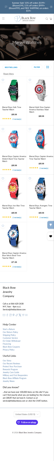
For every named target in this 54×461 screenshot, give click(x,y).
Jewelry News (9, 381)
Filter (37, 67)
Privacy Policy (8, 350)
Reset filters (8, 73)
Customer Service (10, 338)
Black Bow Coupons (11, 347)
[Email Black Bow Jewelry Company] (4, 315)
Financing (7, 344)
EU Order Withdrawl (11, 341)
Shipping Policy (9, 335)
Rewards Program (10, 369)
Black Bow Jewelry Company (30, 433)
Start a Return (9, 329)
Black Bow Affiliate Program (14, 378)
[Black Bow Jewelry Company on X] (20, 315)
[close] (51, 6)
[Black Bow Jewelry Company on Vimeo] (23, 315)
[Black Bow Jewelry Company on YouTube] (26, 315)
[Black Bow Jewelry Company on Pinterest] (13, 315)
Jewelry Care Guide (11, 372)
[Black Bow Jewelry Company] (27, 18)
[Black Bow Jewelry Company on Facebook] (7, 315)
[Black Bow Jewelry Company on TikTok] (17, 315)
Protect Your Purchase (12, 366)
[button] (48, 67)
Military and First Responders (15, 375)
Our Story (7, 360)
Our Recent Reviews (11, 363)
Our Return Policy (10, 332)
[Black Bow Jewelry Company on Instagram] (10, 315)
